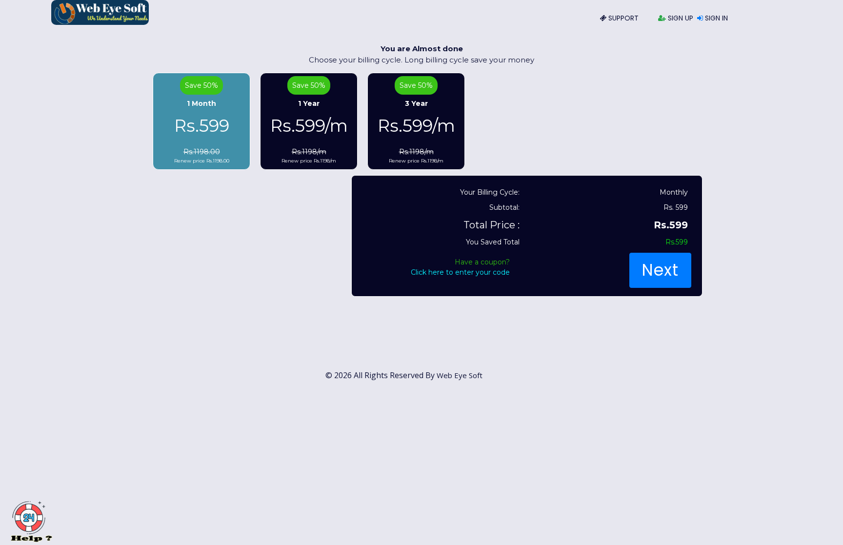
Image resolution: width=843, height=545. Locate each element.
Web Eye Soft (459, 375)
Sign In (715, 18)
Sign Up (679, 18)
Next (660, 270)
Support (622, 18)
